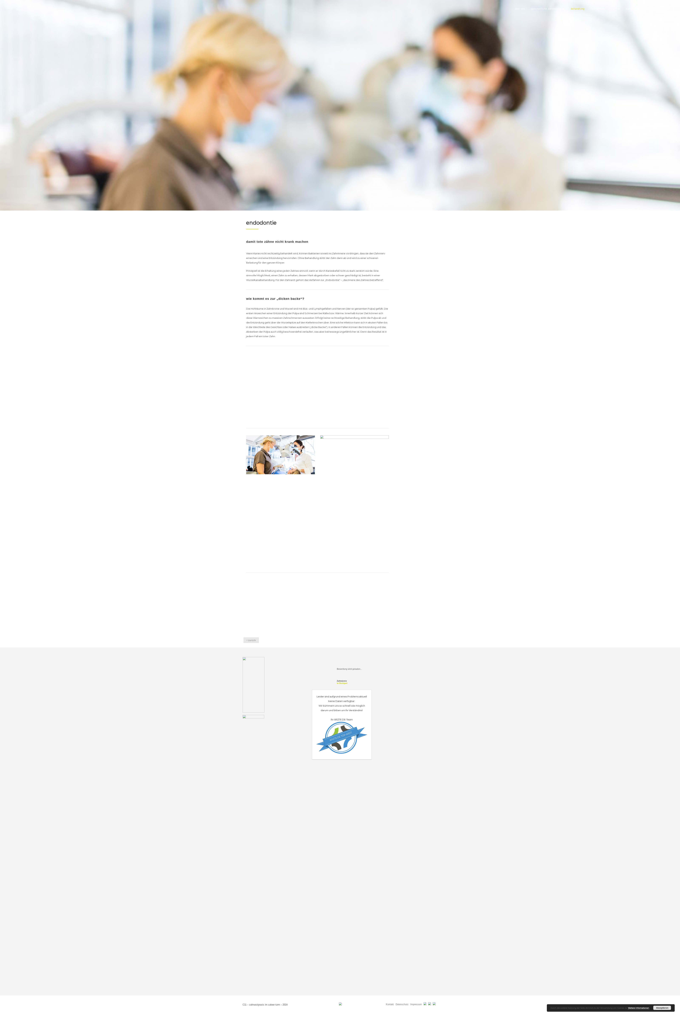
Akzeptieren (662, 1007)
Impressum (416, 1004)
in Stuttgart (342, 682)
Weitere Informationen (638, 1008)
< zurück (251, 640)
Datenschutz (402, 1004)
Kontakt (390, 1004)
